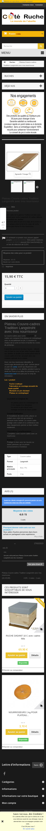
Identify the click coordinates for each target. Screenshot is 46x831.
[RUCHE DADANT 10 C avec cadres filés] (23, 616)
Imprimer (9, 267)
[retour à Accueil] (4, 62)
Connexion (39, 5)
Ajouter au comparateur (13, 670)
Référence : (6, 207)
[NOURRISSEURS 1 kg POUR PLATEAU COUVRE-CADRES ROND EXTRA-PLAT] (23, 692)
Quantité (7, 284)
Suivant (37, 187)
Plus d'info (38, 537)
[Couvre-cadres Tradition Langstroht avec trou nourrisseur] (16, 186)
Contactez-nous (28, 5)
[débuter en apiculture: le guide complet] (23, 1)
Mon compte (9, 802)
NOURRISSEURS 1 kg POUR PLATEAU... (23, 714)
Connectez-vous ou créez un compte (17, 503)
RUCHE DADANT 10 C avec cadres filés (23, 637)
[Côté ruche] (23, 17)
